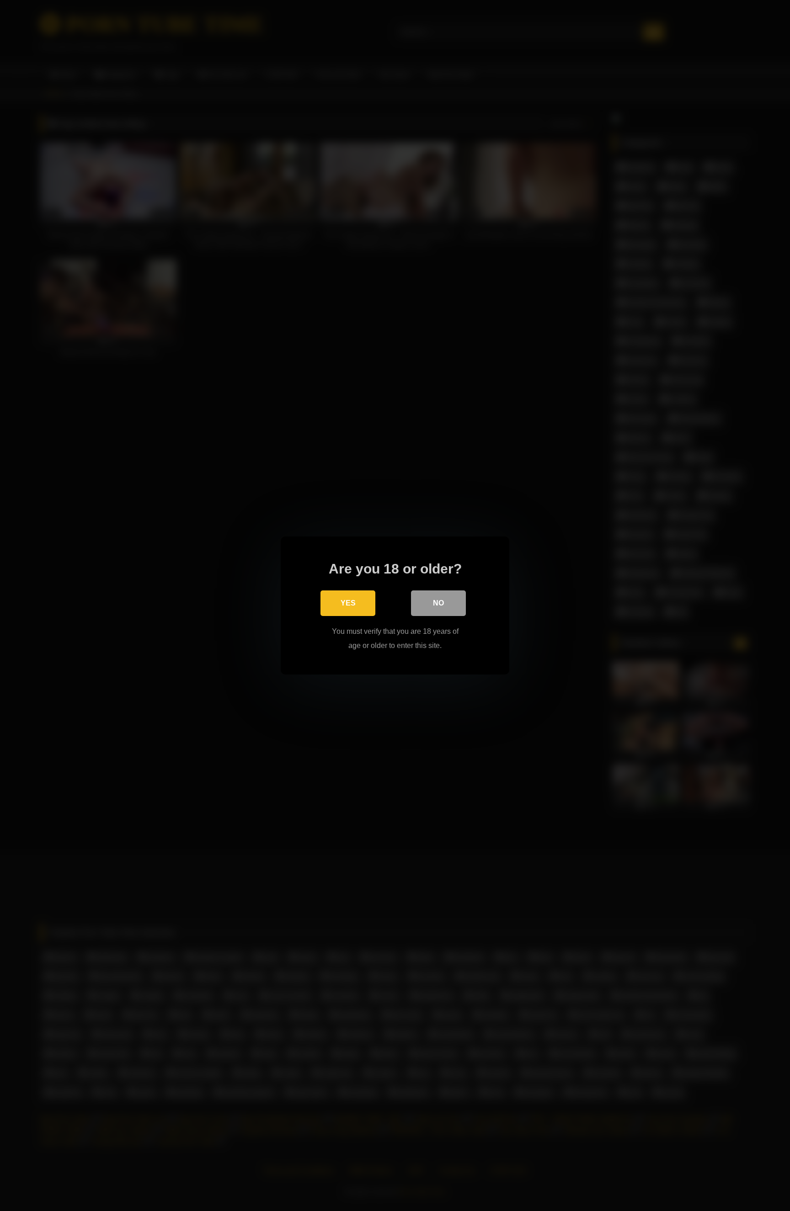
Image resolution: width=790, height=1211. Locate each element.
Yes (348, 603)
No (438, 603)
